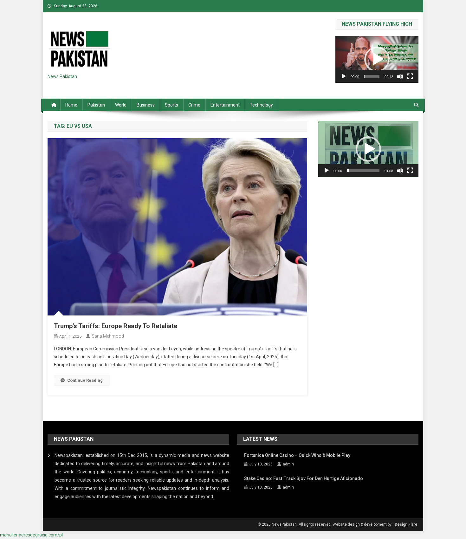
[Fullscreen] (410, 76)
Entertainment (225, 104)
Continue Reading (85, 380)
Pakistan (96, 104)
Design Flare (406, 524)
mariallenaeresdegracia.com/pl (31, 534)
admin (288, 464)
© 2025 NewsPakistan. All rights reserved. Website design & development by (325, 524)
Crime (194, 104)
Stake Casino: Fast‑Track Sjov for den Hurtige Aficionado (303, 478)
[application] (376, 59)
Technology (261, 104)
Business (146, 104)
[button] (377, 59)
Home (71, 104)
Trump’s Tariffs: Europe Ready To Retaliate (115, 326)
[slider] (371, 76)
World (120, 104)
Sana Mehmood (108, 336)
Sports (171, 104)
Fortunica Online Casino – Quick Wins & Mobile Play (297, 455)
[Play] (343, 76)
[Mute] (400, 76)
